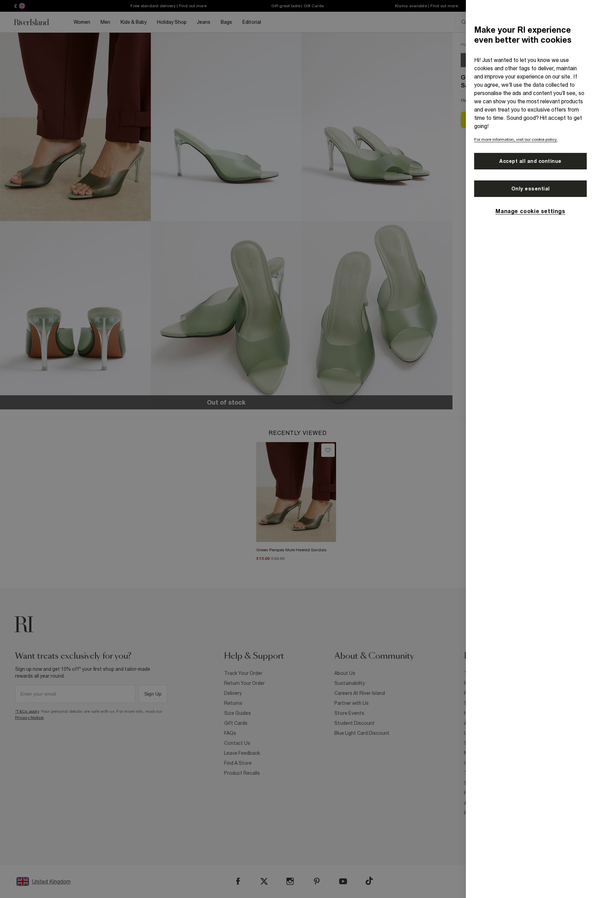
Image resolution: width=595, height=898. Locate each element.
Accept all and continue (530, 161)
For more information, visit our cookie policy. (515, 139)
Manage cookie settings (530, 211)
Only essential (530, 188)
